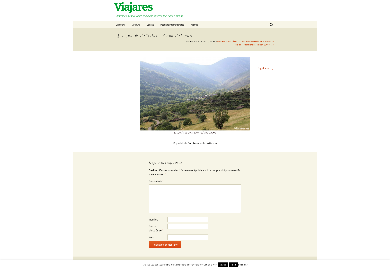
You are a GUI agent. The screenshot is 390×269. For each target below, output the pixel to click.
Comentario (156, 181)
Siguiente (266, 68)
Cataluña (136, 24)
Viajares (194, 24)
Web (151, 237)
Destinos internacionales (172, 24)
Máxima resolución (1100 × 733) (260, 44)
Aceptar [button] (223, 265)
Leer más (243, 264)
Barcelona (120, 24)
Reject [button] (233, 265)
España (150, 24)
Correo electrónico (156, 228)
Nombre (154, 219)
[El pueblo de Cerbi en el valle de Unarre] (195, 93)
